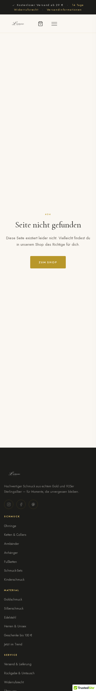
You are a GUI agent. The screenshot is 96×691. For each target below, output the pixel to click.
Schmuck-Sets (13, 570)
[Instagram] (8, 504)
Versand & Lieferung (17, 664)
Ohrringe (10, 526)
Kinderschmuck (14, 579)
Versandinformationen (64, 9)
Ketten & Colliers (15, 534)
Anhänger (11, 552)
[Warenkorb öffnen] (40, 24)
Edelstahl (10, 617)
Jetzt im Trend (13, 644)
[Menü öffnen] (54, 23)
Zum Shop (48, 262)
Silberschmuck (13, 608)
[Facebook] (21, 504)
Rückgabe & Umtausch (19, 673)
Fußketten (10, 562)
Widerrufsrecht (14, 682)
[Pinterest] (33, 504)
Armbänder (11, 543)
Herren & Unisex (15, 626)
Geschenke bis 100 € (18, 635)
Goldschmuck (13, 599)
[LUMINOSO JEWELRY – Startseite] (17, 24)
